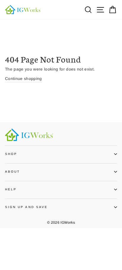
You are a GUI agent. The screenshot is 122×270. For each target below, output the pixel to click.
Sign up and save (26, 207)
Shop (11, 154)
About (12, 171)
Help (11, 189)
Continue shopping (23, 78)
